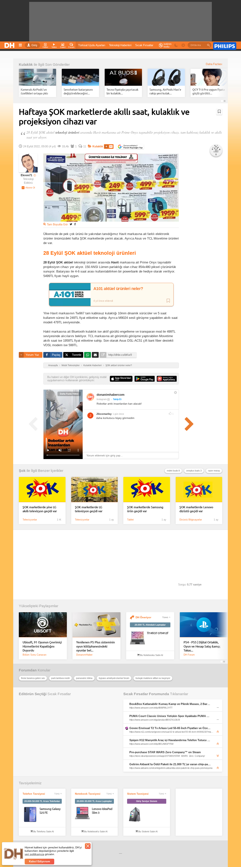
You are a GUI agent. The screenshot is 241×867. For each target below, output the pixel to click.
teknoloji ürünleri (67, 132)
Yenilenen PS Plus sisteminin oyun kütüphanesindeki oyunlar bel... (95, 646)
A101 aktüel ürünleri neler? (118, 288)
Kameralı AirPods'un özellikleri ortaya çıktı (34, 91)
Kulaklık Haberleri (92, 365)
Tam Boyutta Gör (57, 224)
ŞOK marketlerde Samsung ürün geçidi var (145, 509)
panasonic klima (84, 678)
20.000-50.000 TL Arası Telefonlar (42, 801)
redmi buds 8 (173, 470)
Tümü (165, 617)
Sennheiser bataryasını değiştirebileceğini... (78, 91)
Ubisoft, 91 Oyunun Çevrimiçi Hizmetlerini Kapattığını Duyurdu (42, 646)
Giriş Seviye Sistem (146, 801)
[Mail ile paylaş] (95, 355)
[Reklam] (224, 45)
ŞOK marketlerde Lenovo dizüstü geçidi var (196, 509)
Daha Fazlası (214, 64)
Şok (22, 471)
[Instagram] (90, 397)
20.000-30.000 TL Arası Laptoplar (94, 801)
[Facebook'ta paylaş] (75, 224)
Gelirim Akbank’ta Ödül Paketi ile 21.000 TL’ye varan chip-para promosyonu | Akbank (170, 764)
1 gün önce (118, 414)
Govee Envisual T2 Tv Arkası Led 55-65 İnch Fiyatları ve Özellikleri (170, 728)
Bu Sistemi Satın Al (148, 831)
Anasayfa (53, 365)
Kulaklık (26, 65)
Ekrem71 (26, 175)
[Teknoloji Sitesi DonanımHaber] (10, 44)
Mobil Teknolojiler (71, 365)
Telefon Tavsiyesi (34, 793)
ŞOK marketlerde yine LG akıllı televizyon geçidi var (40, 509)
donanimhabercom (110, 394)
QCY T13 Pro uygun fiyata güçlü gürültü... (208, 91)
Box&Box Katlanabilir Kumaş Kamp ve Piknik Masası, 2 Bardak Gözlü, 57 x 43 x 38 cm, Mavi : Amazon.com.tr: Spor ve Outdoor (170, 703)
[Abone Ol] (28, 187)
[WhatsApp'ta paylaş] (87, 355)
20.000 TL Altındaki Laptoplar (150, 625)
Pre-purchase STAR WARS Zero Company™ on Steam (165, 752)
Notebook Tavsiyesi (87, 793)
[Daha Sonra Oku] (219, 111)
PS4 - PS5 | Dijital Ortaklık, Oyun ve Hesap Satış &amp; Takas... (202, 646)
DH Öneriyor (143, 617)
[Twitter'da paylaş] (71, 224)
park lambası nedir (60, 678)
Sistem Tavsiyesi (138, 793)
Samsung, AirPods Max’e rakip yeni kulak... (165, 91)
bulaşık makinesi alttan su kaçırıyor (153, 678)
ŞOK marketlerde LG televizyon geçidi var (88, 509)
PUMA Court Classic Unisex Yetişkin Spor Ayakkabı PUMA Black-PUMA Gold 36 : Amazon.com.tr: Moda (170, 716)
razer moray (214, 470)
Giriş (34, 45)
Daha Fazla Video (69, 394)
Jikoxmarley (104, 413)
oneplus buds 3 (194, 470)
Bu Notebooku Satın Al (151, 655)
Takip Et (117, 399)
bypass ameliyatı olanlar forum (114, 678)
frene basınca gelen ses (33, 678)
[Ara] (208, 45)
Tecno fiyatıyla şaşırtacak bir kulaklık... (122, 91)
